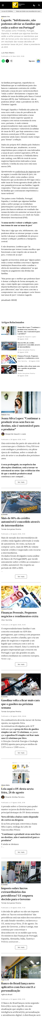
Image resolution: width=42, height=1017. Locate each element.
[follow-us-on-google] (38, 61)
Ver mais (21, 482)
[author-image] (2, 434)
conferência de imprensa (25, 171)
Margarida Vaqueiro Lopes (15, 434)
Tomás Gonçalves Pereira (11, 529)
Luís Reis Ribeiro (7, 53)
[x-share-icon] (7, 62)
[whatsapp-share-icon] (3, 62)
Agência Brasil (6, 994)
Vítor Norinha (6, 620)
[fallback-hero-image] (9, 330)
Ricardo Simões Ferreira (14, 797)
